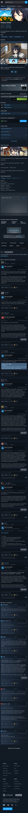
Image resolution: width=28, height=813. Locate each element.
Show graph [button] (23, 248)
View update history (5, 134)
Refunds (4, 791)
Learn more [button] (23, 121)
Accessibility (5, 783)
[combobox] (15, 2)
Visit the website (5, 131)
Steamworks (5, 770)
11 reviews (12, 314)
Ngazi (5, 443)
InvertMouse (8, 24)
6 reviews (12, 444)
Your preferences (23, 222)
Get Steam (16, 781)
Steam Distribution (7, 773)
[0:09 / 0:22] (14, 51)
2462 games (6, 564)
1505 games (6, 263)
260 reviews (13, 564)
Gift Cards (5, 775)
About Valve (16, 765)
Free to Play (4, 36)
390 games (6, 407)
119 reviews (12, 352)
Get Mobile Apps (7, 808)
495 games (6, 352)
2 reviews (6, 293)
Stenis (5, 406)
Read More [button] (23, 339)
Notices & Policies (7, 786)
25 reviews (6, 381)
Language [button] (21, 242)
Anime (10, 36)
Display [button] (17, 245)
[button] (3, 6)
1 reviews (12, 524)
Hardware (16, 770)
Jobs (15, 768)
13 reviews (12, 407)
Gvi (5, 262)
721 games (6, 444)
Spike (5, 523)
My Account (17, 788)
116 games (6, 314)
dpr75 (5, 379)
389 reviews (13, 484)
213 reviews (13, 263)
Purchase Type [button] (13, 242)
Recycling (16, 773)
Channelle (6, 292)
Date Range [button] (3, 245)
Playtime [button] (11, 245)
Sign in (2, 67)
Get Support (16, 786)
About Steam (6, 765)
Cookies (4, 788)
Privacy (4, 781)
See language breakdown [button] (4, 222)
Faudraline (6, 563)
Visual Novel (18, 36)
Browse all (23, 93)
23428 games (6, 484)
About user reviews (14, 222)
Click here (15, 79)
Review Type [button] (4, 242)
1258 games (6, 524)
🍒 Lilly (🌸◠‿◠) (8, 483)
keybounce (6, 312)
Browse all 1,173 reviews (14, 748)
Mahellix (6, 351)
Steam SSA (5, 768)
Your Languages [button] (8, 252)
